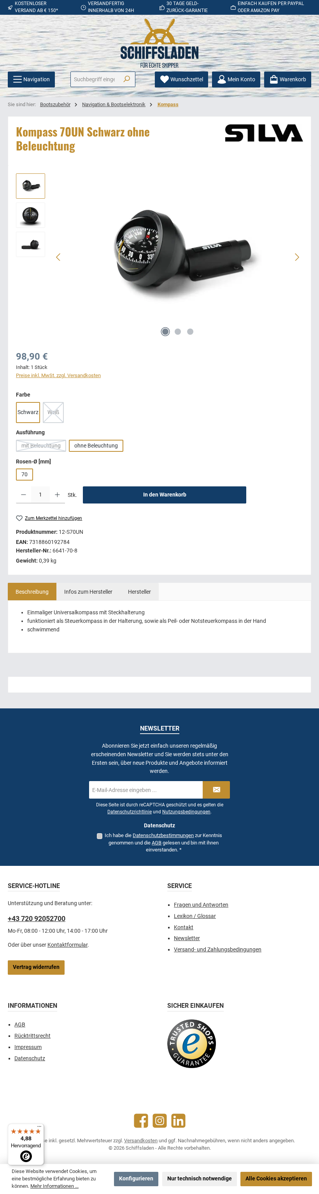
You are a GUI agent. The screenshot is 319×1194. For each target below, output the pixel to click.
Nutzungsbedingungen (186, 812)
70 (24, 474)
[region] (159, 257)
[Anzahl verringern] (23, 494)
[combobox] (94, 79)
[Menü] (39, 1128)
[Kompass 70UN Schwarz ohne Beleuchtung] (177, 257)
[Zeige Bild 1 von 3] (165, 332)
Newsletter (187, 938)
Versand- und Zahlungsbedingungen (217, 949)
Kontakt (183, 927)
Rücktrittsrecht (32, 1036)
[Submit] (216, 790)
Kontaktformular (67, 945)
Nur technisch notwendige (199, 1178)
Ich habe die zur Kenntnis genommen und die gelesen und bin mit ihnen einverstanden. (163, 842)
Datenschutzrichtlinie (129, 812)
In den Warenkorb (164, 494)
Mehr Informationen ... (54, 1186)
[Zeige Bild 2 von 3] (178, 332)
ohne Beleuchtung (96, 445)
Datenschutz (29, 1058)
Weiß (55, 414)
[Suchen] (126, 79)
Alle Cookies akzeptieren (276, 1178)
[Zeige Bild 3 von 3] (190, 332)
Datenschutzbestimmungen (163, 835)
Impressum (28, 1047)
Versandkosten (141, 1140)
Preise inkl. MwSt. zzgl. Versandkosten (58, 375)
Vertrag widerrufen (36, 967)
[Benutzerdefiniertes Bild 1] (191, 1043)
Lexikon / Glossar (195, 916)
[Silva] (264, 133)
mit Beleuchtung (43, 447)
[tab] (32, 592)
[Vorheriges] (59, 257)
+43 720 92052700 (36, 918)
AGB (156, 843)
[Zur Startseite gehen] (159, 43)
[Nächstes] (297, 257)
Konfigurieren (136, 1178)
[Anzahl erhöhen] (57, 494)
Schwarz (28, 412)
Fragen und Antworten (201, 905)
